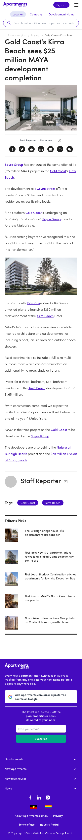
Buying (35, 35)
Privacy (58, 816)
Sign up (61, 5)
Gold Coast (58, 171)
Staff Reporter (41, 480)
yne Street (48, 188)
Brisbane (33, 303)
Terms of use (27, 824)
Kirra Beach (45, 315)
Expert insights (17, 35)
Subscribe (41, 739)
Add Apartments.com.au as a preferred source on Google (40, 697)
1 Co (38, 188)
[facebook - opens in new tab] (30, 797)
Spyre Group (14, 164)
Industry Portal (49, 824)
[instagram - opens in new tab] (47, 797)
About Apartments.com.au (31, 816)
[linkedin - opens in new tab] (39, 797)
